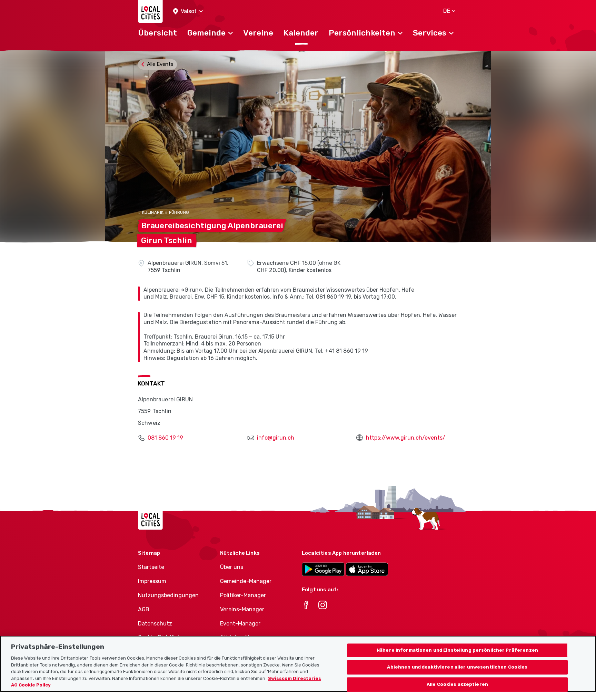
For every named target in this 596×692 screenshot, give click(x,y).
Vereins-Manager (242, 609)
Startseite (151, 567)
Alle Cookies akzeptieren (457, 684)
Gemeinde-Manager (245, 581)
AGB (143, 609)
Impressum (152, 581)
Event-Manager (240, 623)
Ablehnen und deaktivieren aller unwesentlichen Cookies (457, 667)
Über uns (231, 567)
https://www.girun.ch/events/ (405, 437)
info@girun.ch (275, 437)
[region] (298, 664)
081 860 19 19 (165, 437)
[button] (188, 11)
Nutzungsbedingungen (168, 595)
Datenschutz (155, 623)
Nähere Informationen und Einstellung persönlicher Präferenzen (457, 650)
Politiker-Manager (243, 595)
